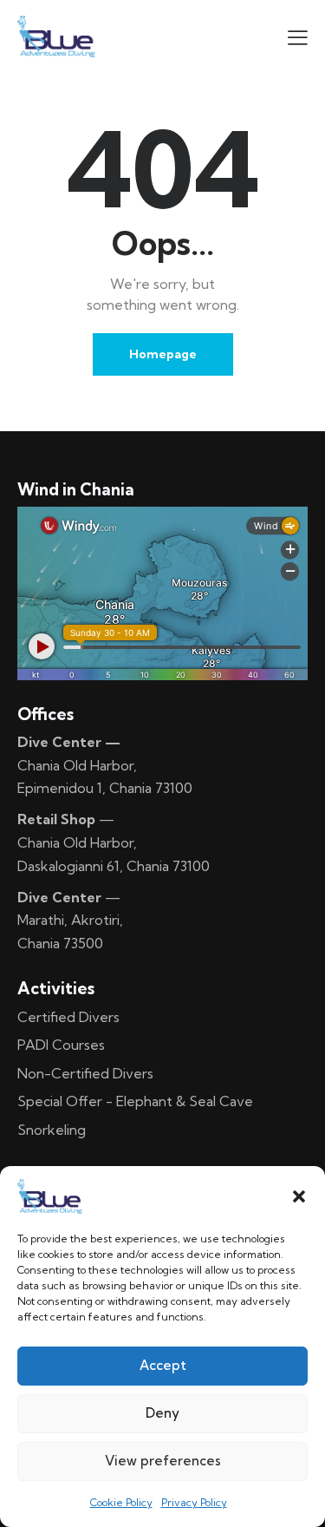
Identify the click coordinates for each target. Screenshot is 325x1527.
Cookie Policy (121, 1502)
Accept (163, 1365)
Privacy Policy (194, 1502)
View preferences (163, 1460)
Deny (162, 1413)
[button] (299, 1196)
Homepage (163, 354)
